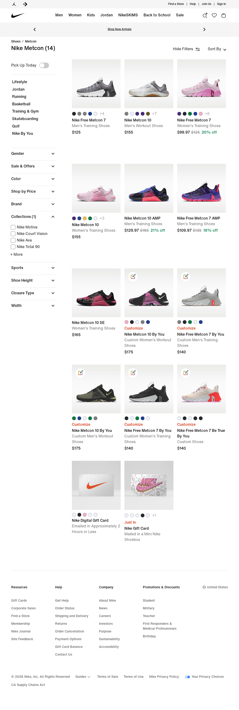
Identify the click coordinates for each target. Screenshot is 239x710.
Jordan (106, 15)
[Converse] (25, 4)
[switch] (44, 65)
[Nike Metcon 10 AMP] (148, 188)
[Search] (205, 15)
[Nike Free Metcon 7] (96, 83)
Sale (180, 15)
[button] (33, 153)
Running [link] (19, 97)
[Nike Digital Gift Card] (96, 485)
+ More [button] (16, 254)
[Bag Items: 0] (223, 15)
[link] (132, 276)
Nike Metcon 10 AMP (148, 214)
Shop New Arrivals (119, 29)
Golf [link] (16, 126)
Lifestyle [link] (19, 82)
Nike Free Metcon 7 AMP (201, 214)
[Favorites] (214, 15)
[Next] (204, 29)
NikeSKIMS (128, 15)
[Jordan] (14, 4)
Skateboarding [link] (25, 119)
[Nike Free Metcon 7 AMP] (201, 188)
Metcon (30, 41)
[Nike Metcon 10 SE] (96, 292)
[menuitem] (197, 4)
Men (59, 15)
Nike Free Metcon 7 (96, 109)
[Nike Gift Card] (148, 485)
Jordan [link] (18, 89)
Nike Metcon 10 (148, 109)
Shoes (16, 41)
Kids (91, 15)
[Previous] (34, 29)
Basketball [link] (21, 104)
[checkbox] (33, 227)
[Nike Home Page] (18, 15)
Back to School (157, 15)
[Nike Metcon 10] (148, 83)
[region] (30, 187)
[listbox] (217, 49)
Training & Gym (25, 111)
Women (74, 15)
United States (217, 587)
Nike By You (22, 133)
